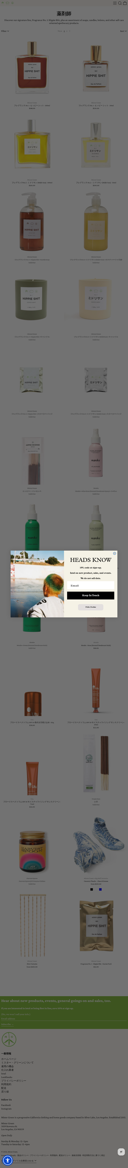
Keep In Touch (90, 595)
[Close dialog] (114, 553)
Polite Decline (91, 607)
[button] (7, 1160)
